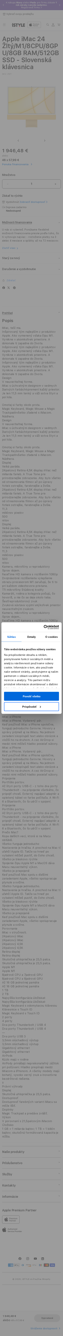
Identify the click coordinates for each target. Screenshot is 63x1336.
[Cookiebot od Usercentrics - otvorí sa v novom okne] (44, 627)
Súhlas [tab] (11, 636)
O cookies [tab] (51, 636)
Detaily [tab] (31, 636)
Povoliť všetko (31, 696)
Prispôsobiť (29, 706)
